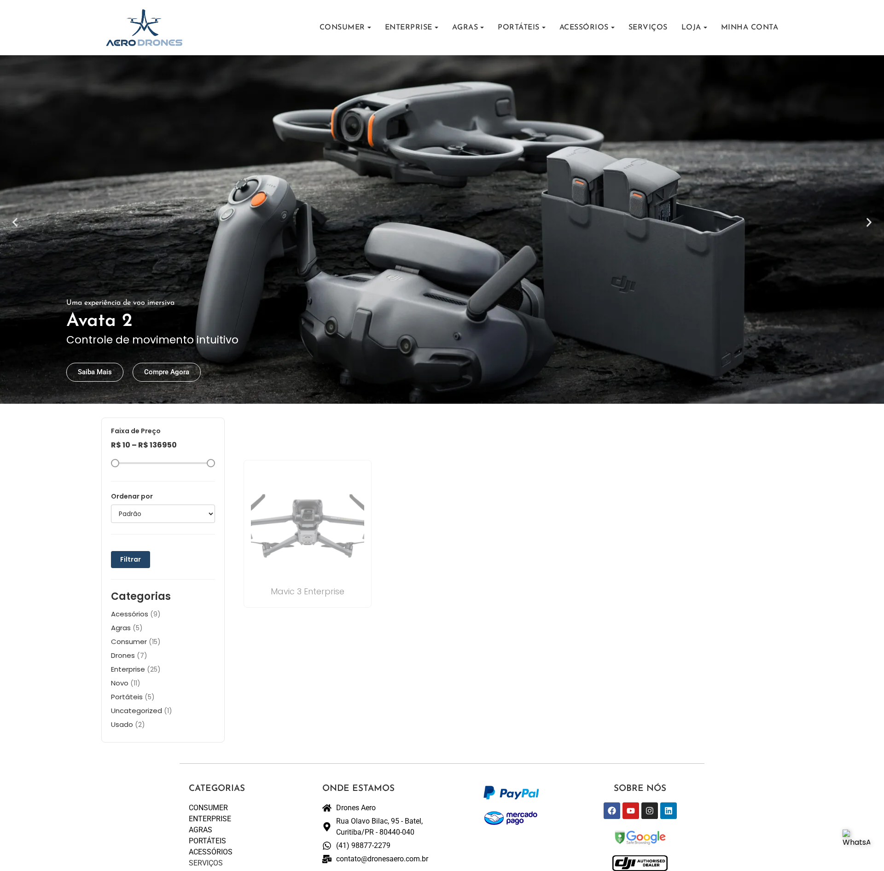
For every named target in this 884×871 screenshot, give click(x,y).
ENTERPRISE (408, 27)
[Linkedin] (668, 810)
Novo (125, 683)
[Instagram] (649, 810)
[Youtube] (630, 810)
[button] (15, 222)
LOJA (691, 27)
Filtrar (130, 559)
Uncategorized (141, 710)
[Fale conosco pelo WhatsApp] (856, 843)
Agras (127, 628)
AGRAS (465, 27)
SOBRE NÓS (640, 788)
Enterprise (136, 669)
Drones (129, 655)
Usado (128, 724)
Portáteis (133, 697)
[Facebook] (612, 810)
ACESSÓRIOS (584, 27)
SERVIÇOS (648, 27)
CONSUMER (342, 27)
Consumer (136, 641)
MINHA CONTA (750, 27)
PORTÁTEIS (519, 27)
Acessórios (136, 614)
